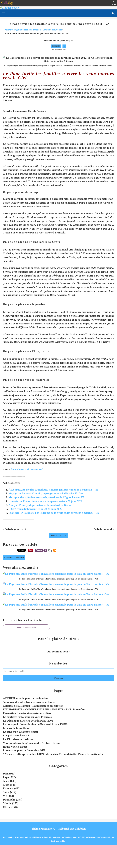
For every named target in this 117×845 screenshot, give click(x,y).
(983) (9, 773)
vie (72, 40)
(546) (9, 784)
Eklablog (80, 828)
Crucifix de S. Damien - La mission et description (33, 705)
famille (56, 40)
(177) (10, 803)
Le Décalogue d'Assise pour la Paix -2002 (28, 720)
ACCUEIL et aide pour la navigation (25, 698)
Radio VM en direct (15, 746)
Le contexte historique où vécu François (27, 716)
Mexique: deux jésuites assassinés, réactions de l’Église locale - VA (47, 497)
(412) (9, 792)
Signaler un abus (70, 837)
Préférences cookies (58, 841)
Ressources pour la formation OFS (24, 750)
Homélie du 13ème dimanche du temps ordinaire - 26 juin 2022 (45, 501)
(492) (12, 788)
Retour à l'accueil (58, 535)
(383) (8, 795)
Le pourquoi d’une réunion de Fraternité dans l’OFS (35, 724)
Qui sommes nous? (58, 651)
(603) (9, 780)
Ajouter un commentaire (26, 627)
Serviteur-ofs (19, 837)
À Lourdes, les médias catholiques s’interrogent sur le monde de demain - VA (53, 489)
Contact (58, 837)
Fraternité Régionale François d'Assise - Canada (27, 29)
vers (67, 40)
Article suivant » (104, 528)
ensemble (48, 40)
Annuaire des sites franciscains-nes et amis (29, 702)
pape (62, 40)
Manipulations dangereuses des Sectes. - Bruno (31, 742)
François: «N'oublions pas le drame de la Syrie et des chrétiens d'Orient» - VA (54, 512)
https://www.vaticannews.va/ (26, 469)
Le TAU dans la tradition (18, 739)
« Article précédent (14, 528)
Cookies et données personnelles (99, 837)
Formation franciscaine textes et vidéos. (27, 713)
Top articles (48, 837)
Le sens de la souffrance (17, 728)
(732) (9, 777)
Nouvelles (57, 29)
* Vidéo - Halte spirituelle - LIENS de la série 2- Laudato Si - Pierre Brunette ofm (53, 754)
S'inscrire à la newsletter (14, 558)
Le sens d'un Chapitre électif (20, 731)
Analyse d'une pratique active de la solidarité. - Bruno (40, 505)
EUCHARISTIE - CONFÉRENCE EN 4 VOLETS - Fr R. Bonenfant (44, 709)
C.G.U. (82, 837)
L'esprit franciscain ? (16, 735)
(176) (10, 807)
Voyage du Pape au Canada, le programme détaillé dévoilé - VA (46, 493)
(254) (12, 799)
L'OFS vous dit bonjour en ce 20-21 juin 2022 (35, 508)
